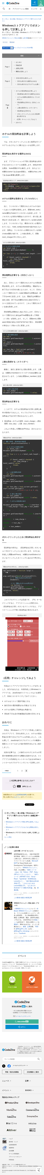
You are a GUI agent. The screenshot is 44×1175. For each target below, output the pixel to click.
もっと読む (8, 837)
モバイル (5, 42)
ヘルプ (11, 1139)
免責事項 (11, 1148)
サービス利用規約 (14, 1153)
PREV (7, 771)
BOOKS (28, 1090)
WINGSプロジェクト (30, 867)
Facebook (22, 933)
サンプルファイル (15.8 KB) (23, 47)
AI (9, 9)
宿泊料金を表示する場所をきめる (28, 94)
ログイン (17, 797)
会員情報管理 (13, 1145)
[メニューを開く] (3, 3)
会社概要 (11, 1150)
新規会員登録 (22, 1022)
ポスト (30, 804)
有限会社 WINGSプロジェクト (26, 909)
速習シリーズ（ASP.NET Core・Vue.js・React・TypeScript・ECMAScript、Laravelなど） (26, 877)
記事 (28, 926)
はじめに (19, 62)
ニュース (5, 1080)
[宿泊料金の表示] (22, 644)
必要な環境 (19, 68)
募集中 (16, 924)
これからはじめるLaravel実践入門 (24, 884)
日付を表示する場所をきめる (27, 81)
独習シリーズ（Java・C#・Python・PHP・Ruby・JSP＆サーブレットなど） (26, 872)
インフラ (34, 9)
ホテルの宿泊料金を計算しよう (26, 91)
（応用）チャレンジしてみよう (26, 119)
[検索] (4, 8)
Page (7, 67)
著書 (24, 926)
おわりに (19, 122)
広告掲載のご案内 (33, 1072)
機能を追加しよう (22, 71)
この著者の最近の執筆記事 (23, 897)
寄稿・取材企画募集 (12, 1072)
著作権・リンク (13, 1142)
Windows (12, 42)
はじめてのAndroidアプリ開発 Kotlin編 (24, 886)
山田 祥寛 (25, 38)
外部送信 (11, 1159)
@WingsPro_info (21, 929)
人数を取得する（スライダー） (27, 108)
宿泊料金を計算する (24, 111)
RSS (36, 926)
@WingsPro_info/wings (21, 931)
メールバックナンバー (23, 1016)
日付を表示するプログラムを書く (28, 84)
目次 (22, 55)
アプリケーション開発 (21, 9)
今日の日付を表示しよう (24, 78)
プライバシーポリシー (15, 1156)
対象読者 (19, 65)
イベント (5, 1090)
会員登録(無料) (22, 794)
